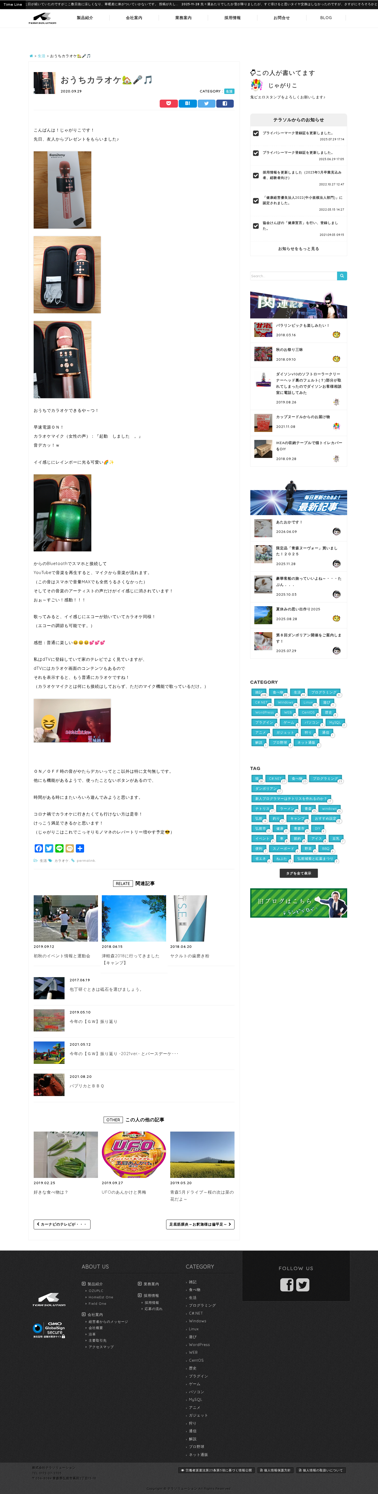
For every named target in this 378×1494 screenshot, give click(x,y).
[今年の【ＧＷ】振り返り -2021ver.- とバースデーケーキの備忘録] (49, 1052)
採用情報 (232, 17)
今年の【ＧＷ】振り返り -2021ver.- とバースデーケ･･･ (124, 1053)
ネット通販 (198, 1454)
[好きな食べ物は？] (66, 1155)
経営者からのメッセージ (108, 1321)
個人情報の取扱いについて (323, 1470)
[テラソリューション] (42, 24)
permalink (86, 860)
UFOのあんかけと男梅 (124, 1192)
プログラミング (202, 1305)
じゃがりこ (283, 85)
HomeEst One (101, 1297)
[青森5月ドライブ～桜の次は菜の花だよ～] (202, 1155)
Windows (197, 1321)
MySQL (195, 1399)
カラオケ (62, 860)
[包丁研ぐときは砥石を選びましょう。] (49, 988)
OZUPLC (96, 1291)
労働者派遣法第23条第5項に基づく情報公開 (219, 1470)
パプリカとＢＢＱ (87, 1085)
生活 (229, 91)
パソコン (196, 1391)
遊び (193, 1336)
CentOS (196, 1360)
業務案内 (183, 17)
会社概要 (96, 1328)
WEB (193, 1352)
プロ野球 (196, 1446)
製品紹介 (85, 17)
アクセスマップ (101, 1347)
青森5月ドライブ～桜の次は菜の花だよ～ (202, 1195)
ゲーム (195, 1384)
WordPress (199, 1344)
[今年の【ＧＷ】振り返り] (49, 1020)
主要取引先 (98, 1340)
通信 (193, 1431)
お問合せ (282, 17)
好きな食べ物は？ (51, 1192)
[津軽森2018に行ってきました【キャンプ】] (134, 918)
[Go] (342, 276)
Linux (194, 1329)
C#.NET (196, 1313)
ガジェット (198, 1415)
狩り (193, 1423)
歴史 (193, 1368)
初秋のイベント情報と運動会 (62, 955)
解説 (193, 1439)
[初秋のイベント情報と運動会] (66, 918)
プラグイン (198, 1376)
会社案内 (134, 17)
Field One (97, 1303)
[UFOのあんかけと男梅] (134, 1155)
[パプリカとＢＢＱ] (49, 1085)
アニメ (195, 1407)
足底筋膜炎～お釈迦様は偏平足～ (199, 1224)
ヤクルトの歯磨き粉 (190, 955)
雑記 (193, 1282)
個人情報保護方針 (277, 1470)
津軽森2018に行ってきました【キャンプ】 (131, 959)
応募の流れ (154, 1309)
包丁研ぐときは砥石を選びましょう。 (107, 989)
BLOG (326, 17)
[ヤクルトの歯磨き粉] (190, 918)
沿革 (92, 1334)
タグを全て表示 (298, 873)
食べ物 (195, 1289)
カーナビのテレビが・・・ (63, 1224)
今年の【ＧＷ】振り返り (94, 1021)
